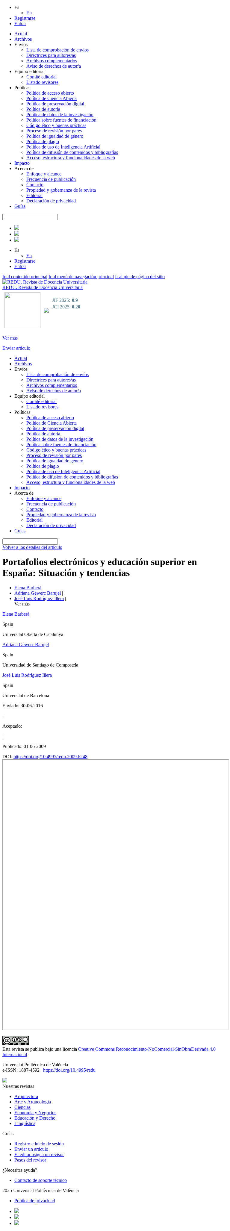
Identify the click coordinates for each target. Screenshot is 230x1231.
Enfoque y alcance (43, 173)
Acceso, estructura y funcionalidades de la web (70, 157)
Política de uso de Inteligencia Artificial (63, 146)
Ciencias (22, 1107)
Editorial (34, 195)
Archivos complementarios (51, 60)
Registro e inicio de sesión (39, 1143)
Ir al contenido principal (24, 276)
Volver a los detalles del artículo (32, 547)
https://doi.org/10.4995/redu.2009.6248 (50, 756)
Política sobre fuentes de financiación (61, 119)
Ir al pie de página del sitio (140, 276)
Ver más (10, 337)
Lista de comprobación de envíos (57, 49)
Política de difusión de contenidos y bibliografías (72, 152)
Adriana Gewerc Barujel (37, 593)
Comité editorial (41, 76)
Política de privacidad (34, 1200)
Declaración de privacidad (51, 200)
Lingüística (24, 1123)
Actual (20, 33)
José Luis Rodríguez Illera (39, 598)
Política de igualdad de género (54, 136)
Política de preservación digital (55, 103)
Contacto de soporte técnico (40, 1180)
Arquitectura (26, 1096)
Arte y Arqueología (32, 1101)
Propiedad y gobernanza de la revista (61, 190)
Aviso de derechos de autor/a (53, 66)
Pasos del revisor (30, 1159)
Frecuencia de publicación (51, 179)
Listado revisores (42, 82)
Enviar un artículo (31, 1149)
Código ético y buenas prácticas (56, 125)
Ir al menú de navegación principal (81, 276)
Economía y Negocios (35, 1112)
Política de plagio (42, 141)
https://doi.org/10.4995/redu (69, 1070)
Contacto (34, 184)
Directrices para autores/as (51, 55)
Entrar (20, 23)
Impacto (22, 163)
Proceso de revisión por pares (54, 130)
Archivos (23, 39)
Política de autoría (43, 109)
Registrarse (24, 18)
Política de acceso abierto (50, 93)
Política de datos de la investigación (59, 114)
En (29, 12)
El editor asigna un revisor (39, 1154)
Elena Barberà (27, 587)
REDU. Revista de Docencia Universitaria (42, 287)
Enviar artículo (16, 348)
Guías (19, 206)
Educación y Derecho (34, 1118)
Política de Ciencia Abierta (51, 98)
